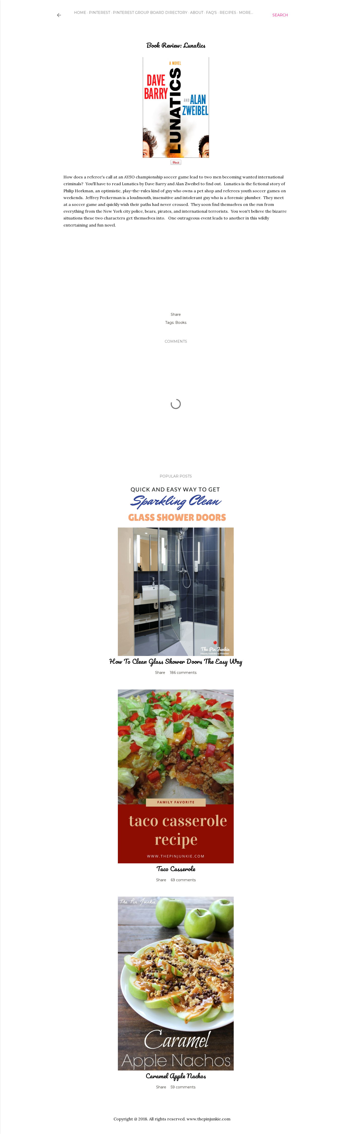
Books (180, 322)
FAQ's (211, 12)
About (196, 12)
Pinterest (99, 12)
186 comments (183, 672)
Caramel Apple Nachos (176, 1075)
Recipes (228, 12)
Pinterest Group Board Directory (150, 12)
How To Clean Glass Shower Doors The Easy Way (175, 661)
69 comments (183, 880)
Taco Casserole (175, 868)
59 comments (183, 1087)
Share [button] (176, 314)
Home (80, 12)
